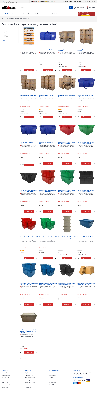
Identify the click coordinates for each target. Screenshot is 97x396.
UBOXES (93, 393)
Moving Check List (6, 380)
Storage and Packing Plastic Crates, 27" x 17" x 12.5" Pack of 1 (86, 237)
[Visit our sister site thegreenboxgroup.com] (54, 1)
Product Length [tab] (8, 29)
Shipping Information (30, 377)
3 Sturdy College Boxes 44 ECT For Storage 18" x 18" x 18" (86, 284)
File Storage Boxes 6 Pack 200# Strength (85, 49)
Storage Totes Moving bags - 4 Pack (85, 96)
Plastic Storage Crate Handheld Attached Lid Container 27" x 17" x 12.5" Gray (28, 331)
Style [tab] (4, 41)
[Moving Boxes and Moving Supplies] (9, 7)
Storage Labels (23, 49)
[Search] (71, 7)
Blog (50, 380)
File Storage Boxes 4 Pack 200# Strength (66, 49)
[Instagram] (94, 2)
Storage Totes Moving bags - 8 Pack (46, 143)
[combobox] (44, 7)
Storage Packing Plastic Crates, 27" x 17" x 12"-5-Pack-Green (48, 237)
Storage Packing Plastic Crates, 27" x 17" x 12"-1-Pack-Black (29, 191)
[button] (21, 70)
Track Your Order (29, 375)
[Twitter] (87, 2)
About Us (27, 385)
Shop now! (85, 14)
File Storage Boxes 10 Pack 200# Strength (28, 96)
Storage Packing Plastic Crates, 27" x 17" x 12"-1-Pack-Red (67, 143)
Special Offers (52, 385)
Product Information (30, 382)
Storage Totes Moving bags (46, 49)
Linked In (83, 373)
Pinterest (80, 373)
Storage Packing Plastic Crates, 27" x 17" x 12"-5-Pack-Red (29, 237)
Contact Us (65, 1)
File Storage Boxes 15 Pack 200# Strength (66, 96)
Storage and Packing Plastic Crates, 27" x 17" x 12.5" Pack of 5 (48, 284)
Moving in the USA (6, 377)
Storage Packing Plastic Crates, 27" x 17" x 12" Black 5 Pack (67, 284)
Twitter (77, 373)
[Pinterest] (90, 2)
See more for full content (25, 60)
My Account (28, 373)
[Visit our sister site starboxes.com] (40, 1)
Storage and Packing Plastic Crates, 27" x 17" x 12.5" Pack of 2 (29, 284)
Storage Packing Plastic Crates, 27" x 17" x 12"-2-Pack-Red (48, 191)
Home (3, 18)
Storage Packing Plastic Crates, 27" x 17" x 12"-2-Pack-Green (67, 191)
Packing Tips (5, 382)
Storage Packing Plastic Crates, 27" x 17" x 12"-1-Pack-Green (86, 143)
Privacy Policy (52, 382)
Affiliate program (53, 375)
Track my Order (80, 7)
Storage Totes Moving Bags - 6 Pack (27, 143)
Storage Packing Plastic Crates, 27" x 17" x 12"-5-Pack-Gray (67, 237)
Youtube (86, 373)
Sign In (70, 1)
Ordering (27, 380)
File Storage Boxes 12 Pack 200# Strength (47, 96)
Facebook (74, 373)
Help (50, 373)
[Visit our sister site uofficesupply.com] (47, 1)
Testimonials (5, 387)
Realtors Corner (5, 373)
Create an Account (77, 1)
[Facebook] (85, 2)
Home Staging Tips (6, 385)
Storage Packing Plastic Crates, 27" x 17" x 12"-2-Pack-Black (86, 191)
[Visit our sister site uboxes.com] (34, 1)
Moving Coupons (6, 375)
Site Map (51, 377)
